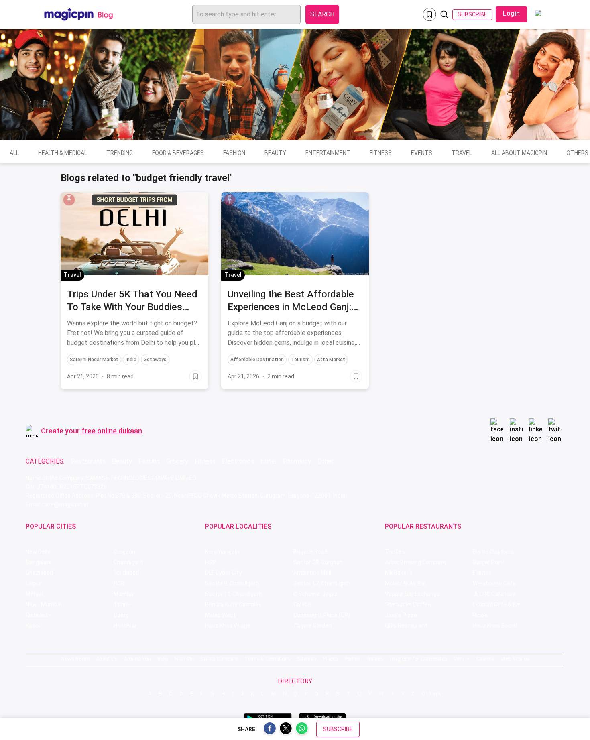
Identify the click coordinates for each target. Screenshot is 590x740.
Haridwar (125, 625)
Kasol (33, 625)
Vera (459, 659)
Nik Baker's (399, 572)
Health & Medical (62, 153)
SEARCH (322, 14)
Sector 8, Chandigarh (232, 583)
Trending (119, 153)
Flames (482, 572)
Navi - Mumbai (44, 604)
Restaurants (88, 461)
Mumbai (124, 594)
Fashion (234, 153)
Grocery (177, 461)
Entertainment (327, 153)
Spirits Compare (219, 659)
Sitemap (307, 659)
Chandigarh (128, 562)
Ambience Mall (312, 572)
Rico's (480, 615)
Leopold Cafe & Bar (497, 604)
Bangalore (39, 562)
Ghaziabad (39, 572)
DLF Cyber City (223, 572)
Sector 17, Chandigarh (321, 583)
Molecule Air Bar (405, 583)
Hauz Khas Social (495, 625)
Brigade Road (310, 552)
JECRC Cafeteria (494, 594)
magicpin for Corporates (418, 659)
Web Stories (514, 659)
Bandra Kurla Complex (233, 604)
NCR (119, 583)
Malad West (220, 615)
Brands (375, 659)
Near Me (184, 659)
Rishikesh (38, 615)
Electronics (238, 461)
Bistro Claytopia (493, 552)
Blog (162, 659)
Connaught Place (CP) (321, 615)
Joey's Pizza (401, 615)
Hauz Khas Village (227, 625)
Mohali (34, 594)
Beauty (275, 153)
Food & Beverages (178, 153)
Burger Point (489, 562)
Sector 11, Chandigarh (233, 594)
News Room (75, 659)
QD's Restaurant (406, 625)
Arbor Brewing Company (416, 562)
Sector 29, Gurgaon (318, 562)
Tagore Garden (312, 625)
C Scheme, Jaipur (315, 594)
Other (325, 461)
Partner (353, 659)
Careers (485, 659)
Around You (137, 659)
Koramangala (222, 552)
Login (511, 13)
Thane (122, 604)
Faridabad (126, 572)
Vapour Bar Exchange (412, 594)
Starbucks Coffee (408, 604)
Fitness (381, 153)
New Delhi (38, 552)
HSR (210, 562)
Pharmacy (297, 461)
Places (330, 659)
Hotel (268, 461)
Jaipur (34, 583)
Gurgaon (124, 552)
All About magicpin (519, 153)
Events (421, 153)
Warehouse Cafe (494, 583)
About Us (107, 659)
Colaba (302, 604)
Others (432, 694)
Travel (462, 153)
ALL (14, 153)
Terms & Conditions (267, 659)
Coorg (121, 615)
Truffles (395, 552)
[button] (69, 200)
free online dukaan (111, 431)
